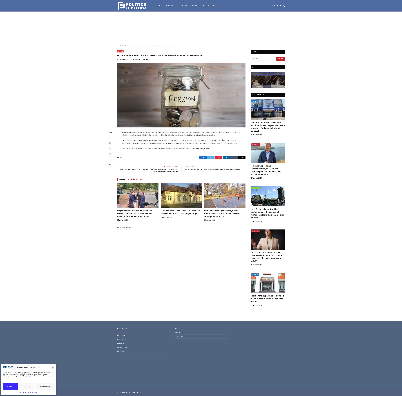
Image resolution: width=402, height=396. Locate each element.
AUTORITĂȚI (168, 6)
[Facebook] (110, 138)
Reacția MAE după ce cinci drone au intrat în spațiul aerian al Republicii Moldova (267, 299)
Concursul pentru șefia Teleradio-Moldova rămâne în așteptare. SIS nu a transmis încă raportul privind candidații (268, 127)
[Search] (284, 5)
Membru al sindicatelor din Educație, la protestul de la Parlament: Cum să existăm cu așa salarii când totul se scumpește (149, 170)
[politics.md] (132, 6)
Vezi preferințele (45, 387)
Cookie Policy (23, 392)
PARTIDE (178, 332)
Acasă (119, 46)
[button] (53, 367)
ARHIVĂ (177, 328)
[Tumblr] (110, 159)
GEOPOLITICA (182, 6)
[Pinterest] (110, 148)
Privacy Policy (32, 392)
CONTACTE (179, 336)
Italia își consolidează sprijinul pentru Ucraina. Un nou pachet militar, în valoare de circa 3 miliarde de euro (267, 213)
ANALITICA (205, 6)
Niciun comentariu (141, 60)
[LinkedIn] (110, 154)
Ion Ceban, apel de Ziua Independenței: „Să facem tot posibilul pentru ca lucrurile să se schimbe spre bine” (266, 170)
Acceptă (11, 387)
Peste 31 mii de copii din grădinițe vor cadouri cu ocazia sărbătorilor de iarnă (212, 169)
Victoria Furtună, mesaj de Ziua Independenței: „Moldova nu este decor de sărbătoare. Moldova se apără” (266, 257)
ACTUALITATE (255, 144)
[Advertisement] (201, 28)
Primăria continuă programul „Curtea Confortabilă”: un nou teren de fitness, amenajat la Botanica (222, 213)
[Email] (110, 164)
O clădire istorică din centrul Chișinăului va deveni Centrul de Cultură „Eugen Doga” (180, 212)
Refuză (27, 387)
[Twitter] (110, 143)
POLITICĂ (156, 6)
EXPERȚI (194, 6)
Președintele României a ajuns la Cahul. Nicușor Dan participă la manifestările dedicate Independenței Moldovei (135, 213)
